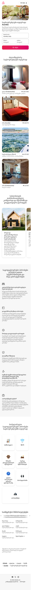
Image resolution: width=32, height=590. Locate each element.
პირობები (22, 581)
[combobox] (15, 36)
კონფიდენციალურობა (11, 581)
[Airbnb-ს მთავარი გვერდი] (3, 2)
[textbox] (8, 42)
